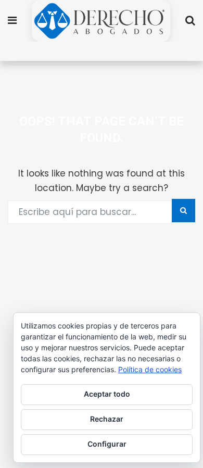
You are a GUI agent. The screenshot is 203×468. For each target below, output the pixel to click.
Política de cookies (150, 369)
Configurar (106, 443)
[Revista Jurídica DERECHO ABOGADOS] (101, 22)
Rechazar (106, 418)
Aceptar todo (107, 393)
